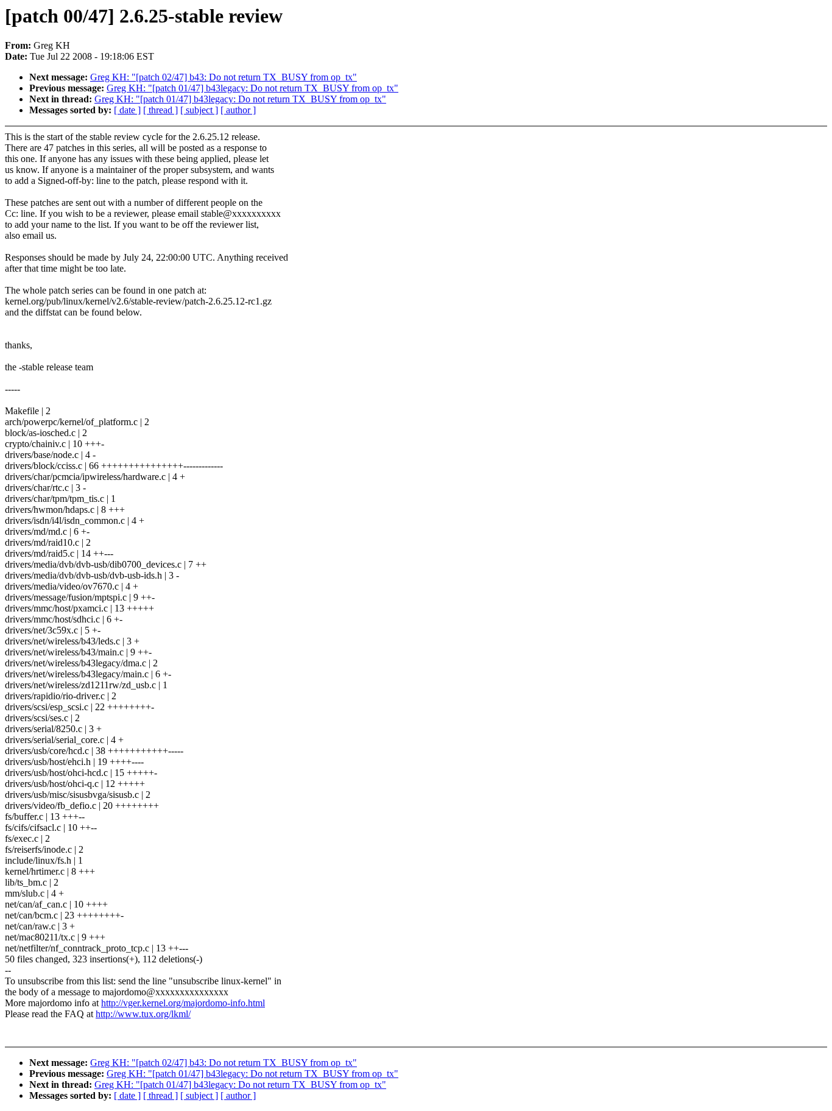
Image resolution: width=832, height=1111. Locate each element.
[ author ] (238, 110)
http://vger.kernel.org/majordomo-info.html (183, 1003)
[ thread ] (160, 110)
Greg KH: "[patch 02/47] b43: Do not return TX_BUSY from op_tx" (223, 77)
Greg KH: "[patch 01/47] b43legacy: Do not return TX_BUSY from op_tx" (252, 88)
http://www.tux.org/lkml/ (143, 1014)
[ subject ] (199, 110)
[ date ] (127, 110)
